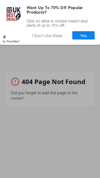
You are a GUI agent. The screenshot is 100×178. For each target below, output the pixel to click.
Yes (83, 35)
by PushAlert (11, 41)
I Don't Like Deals (47, 35)
